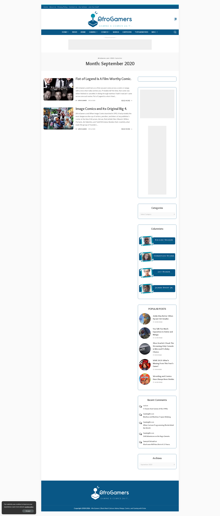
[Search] (175, 32)
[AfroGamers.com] (110, 19)
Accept (28, 511)
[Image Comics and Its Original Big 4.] (58, 118)
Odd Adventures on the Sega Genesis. (156, 436)
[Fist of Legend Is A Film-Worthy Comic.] (58, 89)
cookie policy (29, 507)
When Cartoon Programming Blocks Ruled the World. (158, 426)
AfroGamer (82, 100)
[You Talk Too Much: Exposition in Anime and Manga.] (145, 333)
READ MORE (125, 101)
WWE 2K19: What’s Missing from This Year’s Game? (163, 363)
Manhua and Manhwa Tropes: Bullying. (157, 417)
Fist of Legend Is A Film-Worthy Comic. (103, 79)
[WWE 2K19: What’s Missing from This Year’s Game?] (145, 364)
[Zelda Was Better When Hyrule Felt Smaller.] (145, 319)
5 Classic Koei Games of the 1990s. (155, 409)
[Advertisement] (110, 44)
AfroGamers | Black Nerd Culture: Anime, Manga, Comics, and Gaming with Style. (118, 508)
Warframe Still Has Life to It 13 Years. (156, 444)
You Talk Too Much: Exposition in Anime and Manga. (163, 332)
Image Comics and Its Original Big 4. (101, 109)
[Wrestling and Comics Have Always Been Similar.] (145, 379)
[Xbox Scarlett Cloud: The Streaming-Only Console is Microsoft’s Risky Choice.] (145, 349)
